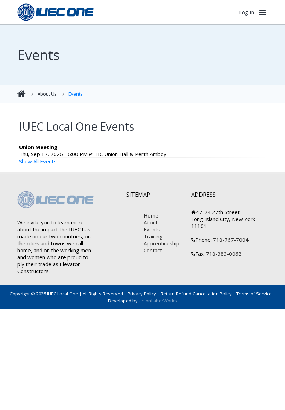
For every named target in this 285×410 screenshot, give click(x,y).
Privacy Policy (142, 293)
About (151, 222)
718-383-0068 (223, 253)
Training (153, 236)
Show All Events (38, 161)
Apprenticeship (161, 243)
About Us (47, 94)
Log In (246, 12)
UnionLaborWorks (157, 300)
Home (151, 215)
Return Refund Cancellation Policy (196, 293)
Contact (153, 250)
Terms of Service (254, 293)
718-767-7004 (230, 239)
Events (75, 94)
